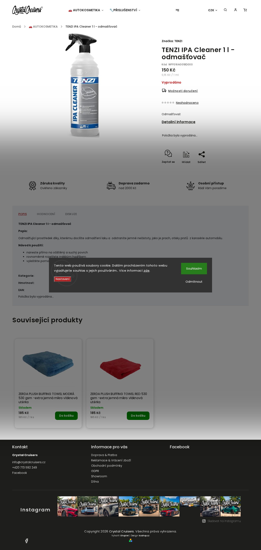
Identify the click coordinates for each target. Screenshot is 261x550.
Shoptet (124, 535)
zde (147, 270)
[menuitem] (87, 10)
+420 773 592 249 (24, 467)
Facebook (19, 473)
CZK (211, 10)
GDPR (95, 471)
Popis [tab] (22, 214)
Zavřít (230, 169)
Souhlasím (194, 268)
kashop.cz (144, 535)
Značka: (172, 41)
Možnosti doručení (183, 91)
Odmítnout (194, 281)
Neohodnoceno (187, 102)
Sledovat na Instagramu (224, 521)
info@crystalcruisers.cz (28, 462)
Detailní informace (178, 121)
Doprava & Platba (104, 455)
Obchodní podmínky (106, 466)
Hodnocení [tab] (46, 214)
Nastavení (63, 279)
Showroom (99, 476)
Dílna (95, 482)
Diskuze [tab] (71, 214)
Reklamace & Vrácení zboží (111, 460)
